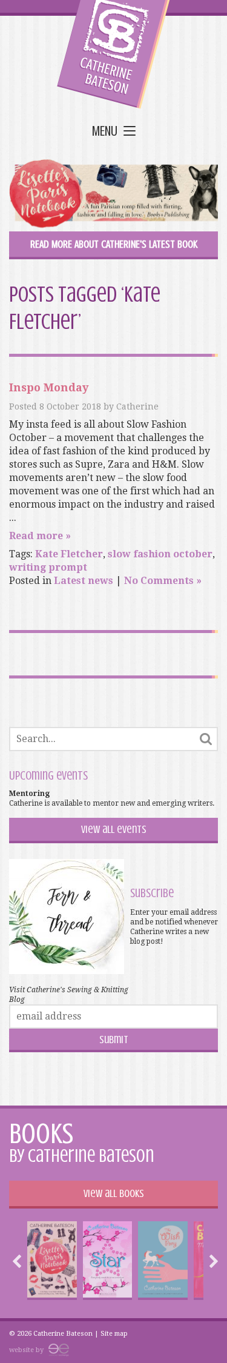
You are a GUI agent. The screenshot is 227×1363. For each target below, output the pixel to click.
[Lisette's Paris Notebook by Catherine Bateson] (113, 195)
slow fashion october (160, 554)
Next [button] (210, 1261)
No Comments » (163, 580)
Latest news (83, 580)
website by (27, 1350)
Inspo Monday (48, 387)
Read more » (40, 536)
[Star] (107, 1260)
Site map (114, 1334)
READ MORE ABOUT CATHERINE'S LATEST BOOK (113, 244)
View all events (113, 829)
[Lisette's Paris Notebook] (52, 1260)
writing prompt (48, 567)
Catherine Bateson (113, 54)
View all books (114, 1193)
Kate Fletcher (69, 554)
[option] (52, 1260)
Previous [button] (20, 1261)
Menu (104, 132)
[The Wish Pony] (162, 1260)
